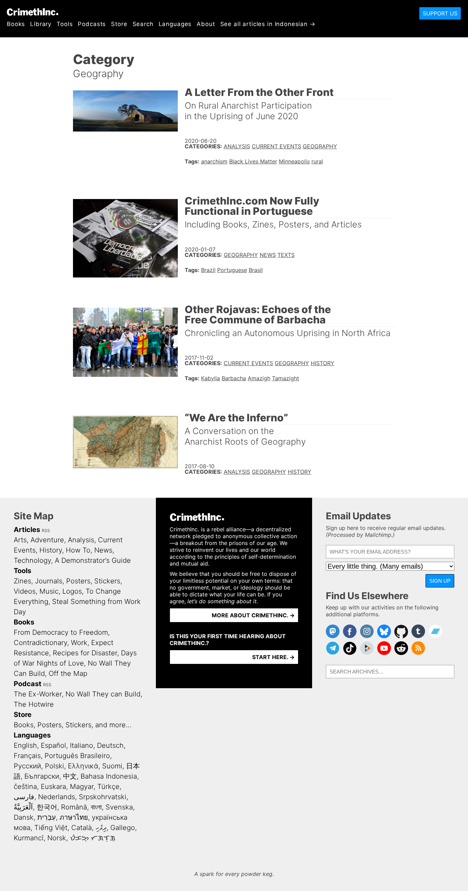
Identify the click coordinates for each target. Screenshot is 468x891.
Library (40, 24)
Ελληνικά (83, 766)
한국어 (47, 807)
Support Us (440, 13)
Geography (320, 146)
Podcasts (92, 24)
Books (16, 24)
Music (49, 591)
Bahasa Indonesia (109, 776)
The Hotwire (34, 704)
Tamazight (285, 378)
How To (78, 550)
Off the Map (68, 673)
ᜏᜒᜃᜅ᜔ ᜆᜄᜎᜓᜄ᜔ (92, 838)
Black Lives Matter (253, 161)
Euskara (53, 786)
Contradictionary (40, 643)
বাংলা (96, 807)
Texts (286, 254)
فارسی (24, 797)
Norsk (56, 838)
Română (74, 807)
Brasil (256, 270)
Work (79, 643)
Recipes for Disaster (85, 653)
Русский (27, 766)
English (25, 745)
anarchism (214, 161)
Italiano (81, 745)
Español (53, 745)
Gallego (122, 828)
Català (81, 828)
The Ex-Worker (38, 694)
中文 (70, 776)
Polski (54, 766)
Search (143, 24)
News (268, 254)
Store (119, 24)
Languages (175, 24)
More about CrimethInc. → (253, 615)
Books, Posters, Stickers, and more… (73, 725)
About (206, 24)
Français (27, 756)
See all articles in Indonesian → (268, 24)
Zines (22, 581)
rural (317, 161)
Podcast (27, 684)
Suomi (112, 766)
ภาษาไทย (74, 817)
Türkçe (108, 786)
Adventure (47, 540)
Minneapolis (294, 161)
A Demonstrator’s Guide (93, 560)
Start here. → (273, 657)
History (322, 363)
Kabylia (210, 378)
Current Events (276, 146)
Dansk (24, 817)
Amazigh (259, 378)
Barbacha (234, 378)
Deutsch (110, 745)
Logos (72, 591)
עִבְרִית (46, 817)
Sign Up (440, 581)
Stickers (107, 581)
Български (41, 776)
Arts (20, 540)
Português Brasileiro (77, 756)
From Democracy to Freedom (61, 632)
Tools (65, 24)
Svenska (119, 807)
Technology (32, 560)
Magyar (82, 786)
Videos (25, 591)
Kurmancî (29, 838)
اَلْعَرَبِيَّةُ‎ (23, 807)
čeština (25, 786)
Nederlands (56, 797)
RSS (46, 530)
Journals (48, 581)
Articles (27, 529)
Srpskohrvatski (102, 797)
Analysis (237, 146)
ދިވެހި (101, 828)
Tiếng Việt (50, 828)
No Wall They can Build (102, 694)
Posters (78, 581)
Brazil (208, 270)
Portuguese (232, 270)
